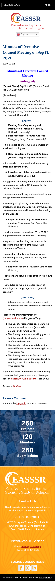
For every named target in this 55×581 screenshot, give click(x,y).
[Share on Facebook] (21, 568)
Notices (17, 386)
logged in (21, 403)
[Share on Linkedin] (34, 568)
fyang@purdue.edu (13, 318)
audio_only (28, 81)
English (24, 34)
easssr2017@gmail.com (23, 378)
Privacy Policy (45, 577)
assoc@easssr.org (31, 546)
